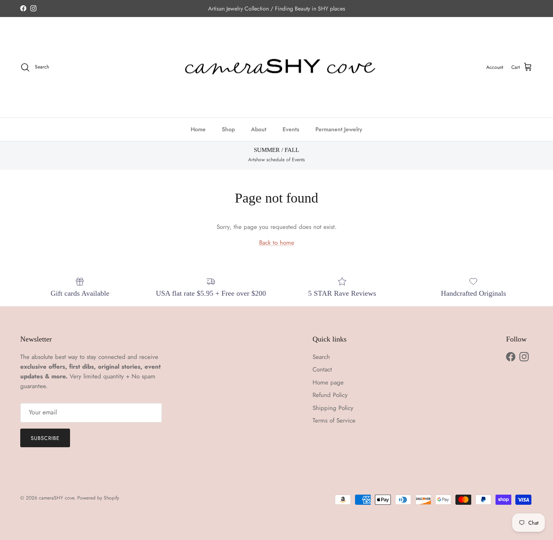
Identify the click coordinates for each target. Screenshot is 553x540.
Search (321, 356)
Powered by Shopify (98, 498)
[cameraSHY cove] (277, 67)
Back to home (276, 242)
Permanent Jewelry (338, 129)
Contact (322, 369)
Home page (328, 382)
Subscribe (45, 438)
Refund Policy (330, 395)
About (258, 129)
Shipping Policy (333, 407)
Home (198, 129)
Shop (228, 129)
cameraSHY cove (56, 498)
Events (291, 129)
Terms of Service (334, 420)
